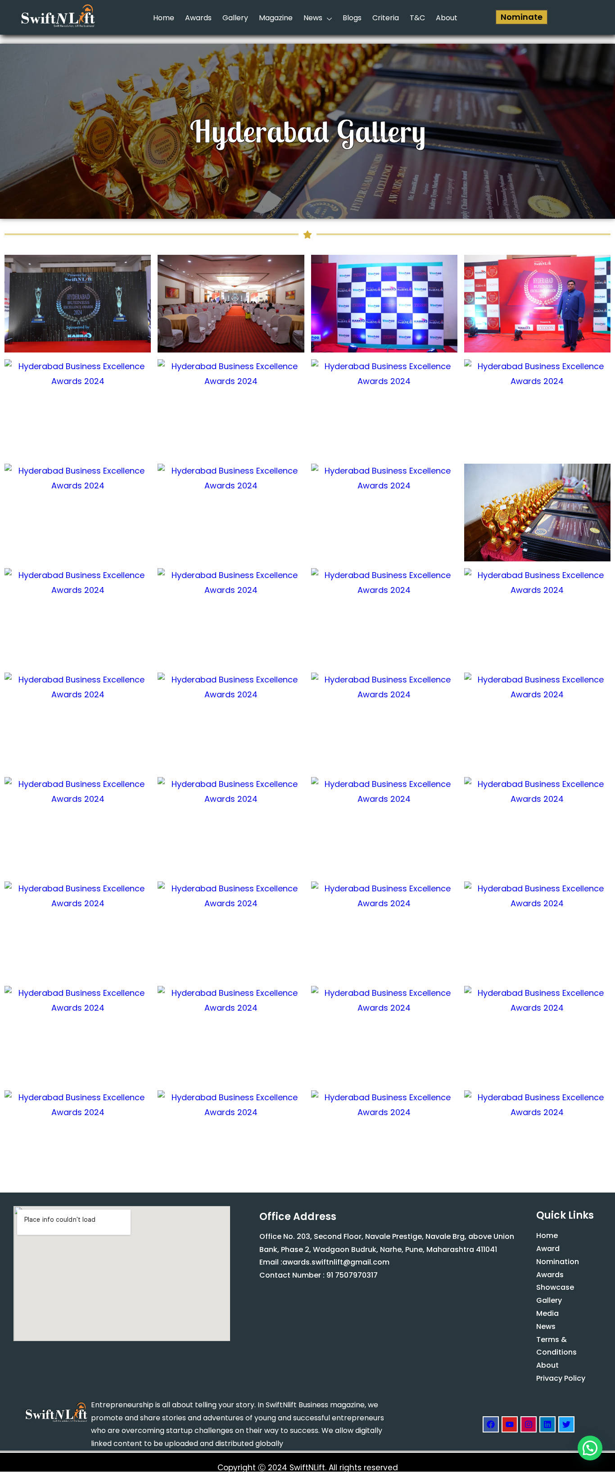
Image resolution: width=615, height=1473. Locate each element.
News (312, 18)
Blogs (352, 18)
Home (163, 18)
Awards (198, 18)
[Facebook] (491, 1424)
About (446, 18)
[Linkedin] (547, 1424)
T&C (417, 18)
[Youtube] (510, 1424)
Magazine (276, 18)
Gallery (235, 18)
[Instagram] (528, 1424)
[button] (590, 1448)
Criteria (385, 18)
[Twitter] (566, 1424)
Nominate (522, 17)
